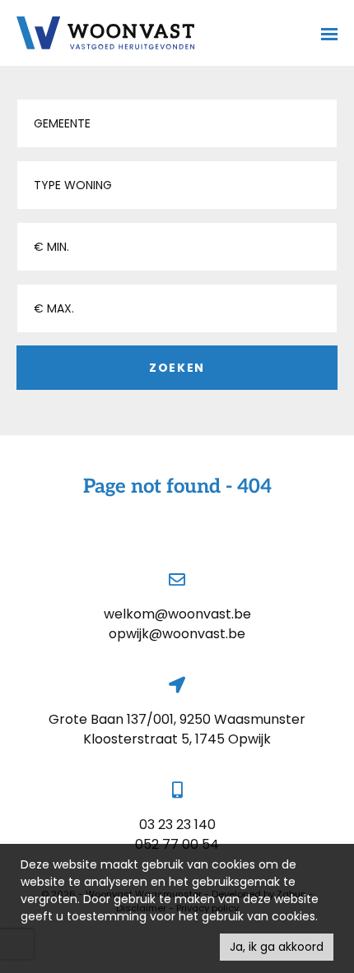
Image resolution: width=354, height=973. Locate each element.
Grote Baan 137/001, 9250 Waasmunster (177, 719)
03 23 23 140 (177, 824)
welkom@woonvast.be (177, 614)
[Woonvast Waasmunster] (105, 32)
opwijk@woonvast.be (177, 633)
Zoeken (177, 367)
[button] (177, 123)
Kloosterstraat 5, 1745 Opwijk (177, 739)
